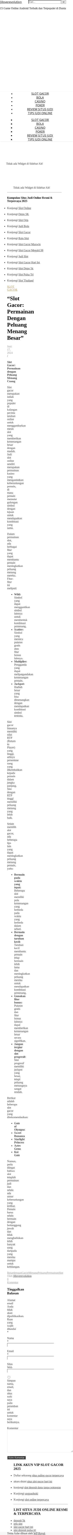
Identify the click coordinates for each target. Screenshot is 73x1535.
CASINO (40, 101)
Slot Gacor (24, 232)
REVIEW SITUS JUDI (40, 109)
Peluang (42, 1272)
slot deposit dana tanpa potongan (42, 1487)
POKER (40, 105)
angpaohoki (31, 1493)
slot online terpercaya (37, 1499)
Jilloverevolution (11, 2)
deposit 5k (19, 1520)
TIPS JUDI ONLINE (40, 113)
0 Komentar (12, 1281)
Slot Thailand (25, 280)
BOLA (40, 97)
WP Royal (39, 1533)
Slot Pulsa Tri (25, 274)
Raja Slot (23, 238)
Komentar (12, 1428)
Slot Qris (23, 220)
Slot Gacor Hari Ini (29, 262)
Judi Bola (23, 226)
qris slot (18, 1523)
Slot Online (24, 208)
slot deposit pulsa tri (25, 1530)
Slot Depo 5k (25, 268)
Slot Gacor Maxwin (29, 244)
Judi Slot (23, 256)
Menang (33, 1272)
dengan (17, 1272)
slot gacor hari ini (23, 1526)
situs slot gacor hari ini (39, 1481)
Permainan (53, 1272)
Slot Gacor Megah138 (30, 250)
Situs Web (10, 1366)
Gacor (25, 1272)
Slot (61, 1272)
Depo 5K (23, 214)
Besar (10, 1272)
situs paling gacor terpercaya (48, 1475)
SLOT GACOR (40, 94)
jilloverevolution (22, 1275)
